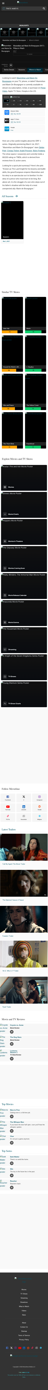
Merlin (28, 328)
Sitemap (24, 1331)
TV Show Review (15, 1055)
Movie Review (14, 1028)
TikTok (8, 819)
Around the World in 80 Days (13, 367)
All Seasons (8, 196)
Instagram (39, 800)
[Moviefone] (24, 3)
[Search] (44, 8)
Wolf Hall (6, 328)
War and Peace (8, 405)
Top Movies (7, 1104)
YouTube (7, 809)
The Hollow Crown (32, 405)
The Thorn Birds (8, 444)
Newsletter (24, 819)
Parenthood (30, 444)
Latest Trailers (9, 829)
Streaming (24, 1298)
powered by (7, 97)
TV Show (29, 54)
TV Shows (24, 1294)
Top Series (7, 1151)
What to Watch (24, 1306)
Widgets (39, 819)
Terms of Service (24, 1335)
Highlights (24, 25)
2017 (14, 51)
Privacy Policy (24, 1340)
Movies (24, 1289)
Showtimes (24, 1302)
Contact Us (24, 1327)
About (24, 1323)
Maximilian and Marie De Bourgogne (14, 40)
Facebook (8, 800)
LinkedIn (23, 809)
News (24, 1315)
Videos (24, 1311)
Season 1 (6, 237)
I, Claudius (30, 367)
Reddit (39, 809)
